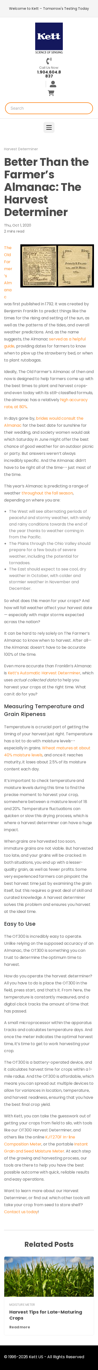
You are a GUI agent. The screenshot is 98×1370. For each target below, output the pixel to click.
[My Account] (51, 84)
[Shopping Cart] (51, 93)
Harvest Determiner (21, 149)
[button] (49, 127)
